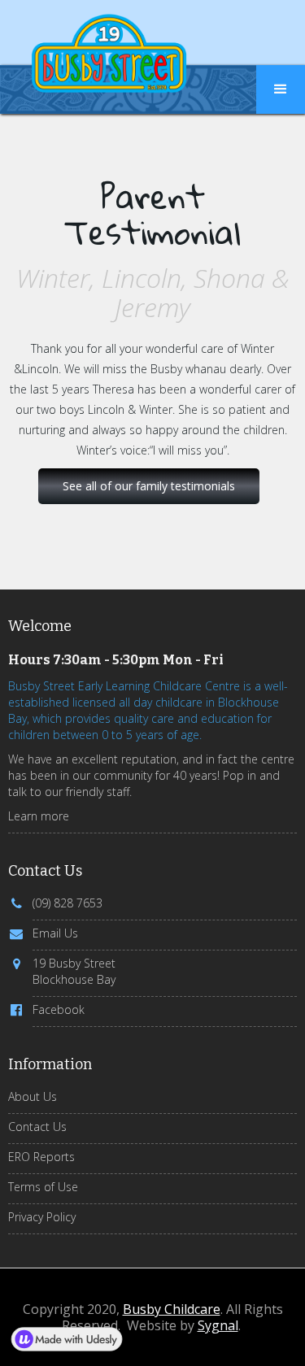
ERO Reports (41, 1156)
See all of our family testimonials (149, 486)
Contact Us (37, 1126)
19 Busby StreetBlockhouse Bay (74, 971)
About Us (32, 1096)
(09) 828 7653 (67, 903)
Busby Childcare (171, 1309)
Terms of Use (43, 1186)
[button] (280, 89)
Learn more (38, 816)
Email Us (55, 933)
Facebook (59, 1009)
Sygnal (218, 1325)
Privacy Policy (42, 1217)
